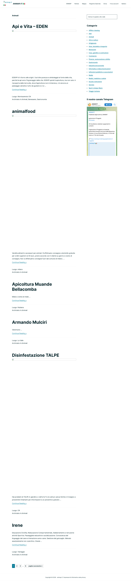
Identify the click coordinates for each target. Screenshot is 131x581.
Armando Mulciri (29, 322)
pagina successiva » (36, 566)
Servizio (91, 85)
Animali (24, 99)
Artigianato (92, 43)
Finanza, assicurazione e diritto (99, 59)
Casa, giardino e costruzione (98, 53)
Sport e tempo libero (96, 88)
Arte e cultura (93, 40)
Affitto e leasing (94, 30)
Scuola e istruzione (95, 82)
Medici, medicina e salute (97, 78)
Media (91, 75)
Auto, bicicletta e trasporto (98, 46)
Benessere (32, 99)
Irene (17, 525)
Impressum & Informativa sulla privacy (75, 577)
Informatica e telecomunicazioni (100, 69)
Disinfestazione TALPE (35, 355)
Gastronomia (42, 99)
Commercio (93, 56)
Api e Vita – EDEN (30, 26)
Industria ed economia (96, 66)
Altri (90, 34)
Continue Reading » (19, 90)
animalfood (23, 111)
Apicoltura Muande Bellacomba (32, 287)
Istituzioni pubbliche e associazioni (101, 72)
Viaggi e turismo (94, 91)
